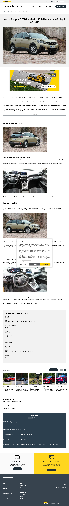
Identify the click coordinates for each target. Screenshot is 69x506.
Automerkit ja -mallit (60, 6)
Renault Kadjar (29, 110)
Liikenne (21, 496)
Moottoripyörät (23, 492)
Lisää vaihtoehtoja (23, 264)
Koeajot (21, 487)
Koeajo (7, 11)
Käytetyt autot (23, 490)
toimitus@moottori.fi (7, 491)
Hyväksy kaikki (45, 264)
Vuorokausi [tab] (30, 417)
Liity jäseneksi (51, 470)
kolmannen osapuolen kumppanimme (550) (34, 244)
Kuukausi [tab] (39, 417)
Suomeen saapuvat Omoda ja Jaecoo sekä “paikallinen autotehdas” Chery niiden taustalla (18, 434)
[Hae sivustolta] (63, 1)
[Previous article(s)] (61, 370)
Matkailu (22, 498)
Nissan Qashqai (43, 101)
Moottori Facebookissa (61, 484)
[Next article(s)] (65, 370)
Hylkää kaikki (34, 264)
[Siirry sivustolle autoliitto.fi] (46, 502)
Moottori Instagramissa (61, 487)
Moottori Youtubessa (61, 490)
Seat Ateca (33, 101)
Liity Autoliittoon (6, 1)
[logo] (10, 7)
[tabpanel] (34, 433)
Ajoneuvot (37, 16)
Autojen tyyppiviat (23, 485)
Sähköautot (22, 494)
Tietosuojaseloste (6, 498)
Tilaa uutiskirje (14, 1)
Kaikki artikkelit (53, 370)
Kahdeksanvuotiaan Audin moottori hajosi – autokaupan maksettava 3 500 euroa (17, 422)
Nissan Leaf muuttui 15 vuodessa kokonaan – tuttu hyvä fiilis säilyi (14, 439)
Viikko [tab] (35, 417)
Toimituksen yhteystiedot (7, 493)
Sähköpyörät (35, 386)
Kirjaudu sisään (47, 1)
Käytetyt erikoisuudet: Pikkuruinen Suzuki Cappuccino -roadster (14, 429)
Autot (21, 483)
